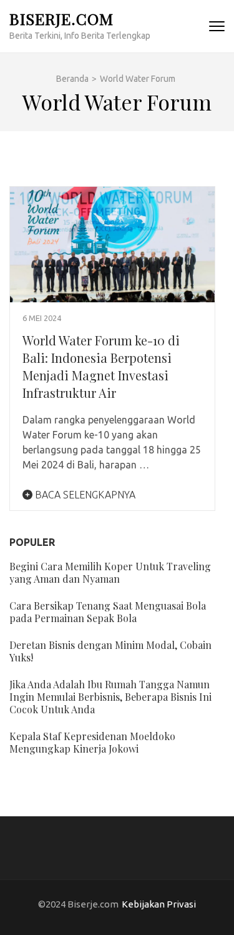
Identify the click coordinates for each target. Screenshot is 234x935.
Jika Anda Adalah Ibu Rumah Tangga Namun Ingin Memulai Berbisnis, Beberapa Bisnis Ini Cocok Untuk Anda (110, 697)
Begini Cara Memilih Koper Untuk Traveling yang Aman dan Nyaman (110, 572)
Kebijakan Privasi (159, 904)
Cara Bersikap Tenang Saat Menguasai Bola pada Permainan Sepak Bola (107, 612)
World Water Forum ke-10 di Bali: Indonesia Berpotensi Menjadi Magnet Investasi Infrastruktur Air (101, 366)
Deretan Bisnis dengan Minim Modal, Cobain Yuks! (110, 651)
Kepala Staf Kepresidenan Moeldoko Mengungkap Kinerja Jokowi (92, 742)
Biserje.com (61, 18)
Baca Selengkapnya (83, 494)
